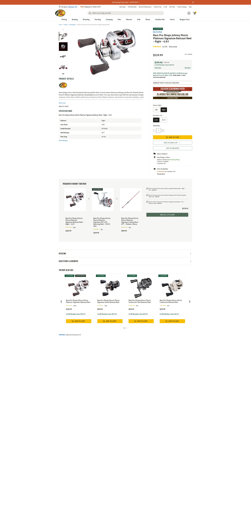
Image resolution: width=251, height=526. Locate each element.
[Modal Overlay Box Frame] (125, 263)
